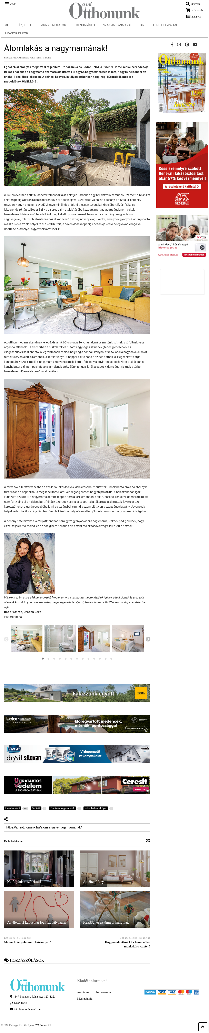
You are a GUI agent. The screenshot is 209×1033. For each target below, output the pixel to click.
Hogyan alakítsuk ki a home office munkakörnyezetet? (127, 944)
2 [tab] (49, 659)
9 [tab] (89, 659)
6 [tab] (71, 659)
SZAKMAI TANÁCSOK (117, 25)
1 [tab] (43, 659)
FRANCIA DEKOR (16, 33)
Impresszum (103, 992)
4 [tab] (60, 659)
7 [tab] (77, 659)
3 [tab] (54, 659)
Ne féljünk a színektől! (24, 881)
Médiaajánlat (85, 998)
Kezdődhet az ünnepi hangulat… (107, 922)
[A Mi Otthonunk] (102, 10)
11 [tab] (100, 659)
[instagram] (179, 44)
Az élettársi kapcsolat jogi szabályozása (36, 922)
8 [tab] (83, 659)
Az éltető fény (93, 881)
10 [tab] (94, 659)
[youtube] (195, 44)
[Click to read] (39, 868)
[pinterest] (187, 44)
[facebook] (172, 44)
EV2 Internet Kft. (43, 1025)
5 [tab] (66, 659)
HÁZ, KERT (24, 25)
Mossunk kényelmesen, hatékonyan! (27, 942)
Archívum (83, 992)
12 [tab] (106, 659)
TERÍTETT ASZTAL (165, 25)
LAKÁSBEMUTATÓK (53, 25)
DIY (142, 25)
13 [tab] (111, 659)
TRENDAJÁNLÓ (84, 25)
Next (148, 639)
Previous (6, 639)
